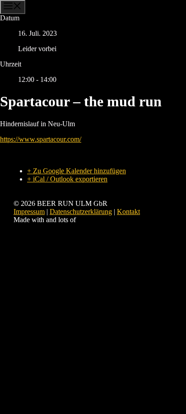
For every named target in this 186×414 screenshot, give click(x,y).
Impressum (29, 211)
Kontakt (128, 211)
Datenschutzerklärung (81, 211)
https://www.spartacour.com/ (40, 139)
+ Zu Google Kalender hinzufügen (76, 171)
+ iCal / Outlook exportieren (67, 179)
